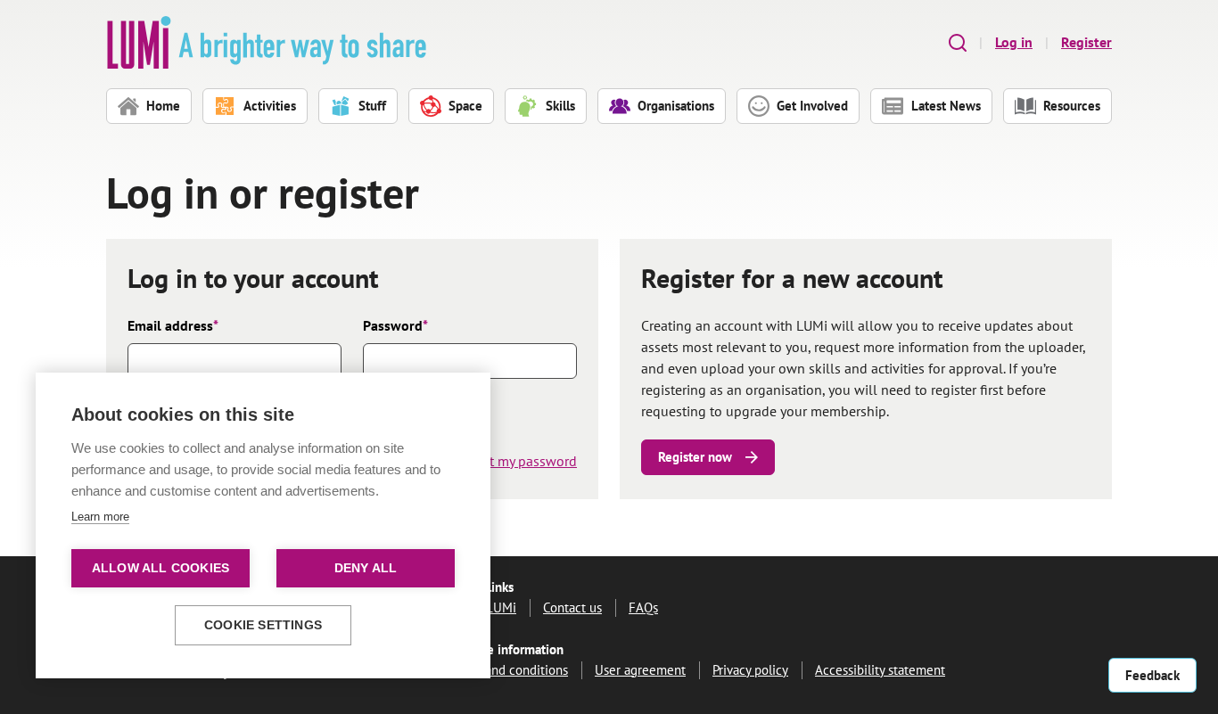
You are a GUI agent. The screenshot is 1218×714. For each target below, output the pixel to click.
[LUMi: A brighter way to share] (266, 42)
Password (395, 325)
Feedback (1152, 675)
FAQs (643, 607)
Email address (173, 325)
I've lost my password (511, 461)
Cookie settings (263, 625)
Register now (695, 456)
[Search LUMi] (958, 42)
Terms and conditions (508, 669)
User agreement (640, 669)
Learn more (100, 516)
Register (1086, 42)
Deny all (366, 568)
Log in (1014, 42)
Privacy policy (750, 669)
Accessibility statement (880, 669)
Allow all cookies (160, 568)
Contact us (572, 607)
